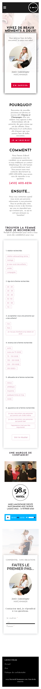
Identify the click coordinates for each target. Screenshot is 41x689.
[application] (20, 517)
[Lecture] (8, 517)
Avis (6, 668)
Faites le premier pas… (20, 566)
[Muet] (27, 517)
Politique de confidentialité (15, 672)
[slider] (18, 517)
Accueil (7, 664)
